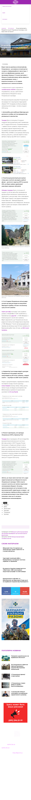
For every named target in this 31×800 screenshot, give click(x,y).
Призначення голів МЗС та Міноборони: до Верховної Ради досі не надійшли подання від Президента (15, 580)
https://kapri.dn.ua (17, 753)
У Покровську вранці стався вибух (18, 675)
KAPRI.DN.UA (11, 744)
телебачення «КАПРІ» (9, 89)
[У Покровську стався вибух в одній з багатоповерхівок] (6, 685)
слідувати (15, 587)
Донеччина (7, 508)
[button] (29, 2)
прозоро (6, 514)
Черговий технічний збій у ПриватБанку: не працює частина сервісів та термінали (14, 559)
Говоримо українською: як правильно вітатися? (20, 656)
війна (5, 506)
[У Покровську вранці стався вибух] (6, 677)
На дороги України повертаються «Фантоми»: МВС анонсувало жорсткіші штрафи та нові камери (14, 570)
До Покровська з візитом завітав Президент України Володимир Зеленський (19, 667)
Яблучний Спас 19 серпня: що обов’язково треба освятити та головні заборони (13, 549)
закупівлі (6, 510)
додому (4, 28)
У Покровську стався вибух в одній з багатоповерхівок (18, 684)
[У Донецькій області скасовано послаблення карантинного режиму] (6, 694)
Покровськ (7, 512)
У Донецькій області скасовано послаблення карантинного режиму (19, 693)
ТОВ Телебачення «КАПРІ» (9, 765)
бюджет (6, 504)
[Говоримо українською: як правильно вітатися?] (6, 658)
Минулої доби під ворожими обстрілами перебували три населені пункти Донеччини (15, 533)
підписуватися (25, 587)
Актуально (11, 28)
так (6, 587)
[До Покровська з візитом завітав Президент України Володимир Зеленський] (6, 667)
